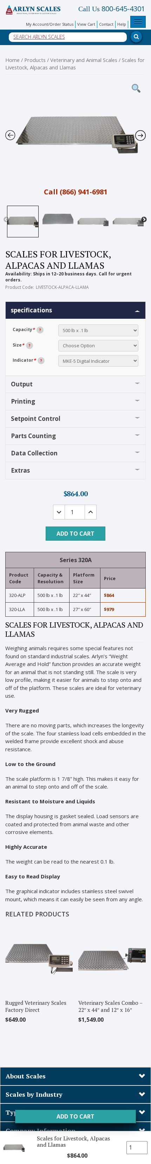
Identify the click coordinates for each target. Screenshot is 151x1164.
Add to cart (75, 533)
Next (143, 219)
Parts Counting (33, 436)
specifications (31, 310)
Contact (106, 24)
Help (121, 24)
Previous (6, 219)
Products (35, 59)
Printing (23, 401)
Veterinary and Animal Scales (83, 59)
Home (12, 59)
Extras (20, 470)
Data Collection (34, 453)
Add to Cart (75, 1116)
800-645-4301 (111, 8)
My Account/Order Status (49, 24)
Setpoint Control (35, 419)
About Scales (26, 1076)
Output (22, 384)
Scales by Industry (34, 1094)
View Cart (86, 24)
